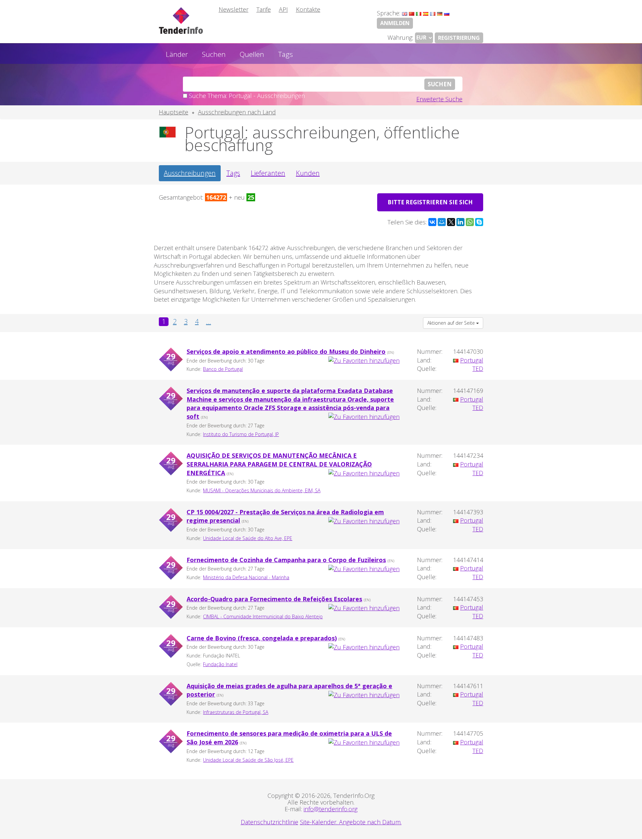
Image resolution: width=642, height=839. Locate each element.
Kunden (308, 173)
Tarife (263, 9)
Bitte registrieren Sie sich (430, 202)
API (283, 9)
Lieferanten (268, 173)
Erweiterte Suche (439, 99)
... (208, 321)
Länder (177, 54)
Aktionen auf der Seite (451, 323)
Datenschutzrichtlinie (269, 822)
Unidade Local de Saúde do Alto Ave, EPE (247, 538)
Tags (285, 54)
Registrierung (459, 37)
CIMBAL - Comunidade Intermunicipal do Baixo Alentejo (263, 616)
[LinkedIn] (460, 222)
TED (477, 368)
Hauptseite (173, 112)
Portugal (471, 360)
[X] (451, 222)
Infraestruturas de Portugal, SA (235, 712)
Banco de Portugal (223, 369)
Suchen (214, 54)
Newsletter (233, 9)
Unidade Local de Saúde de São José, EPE (248, 760)
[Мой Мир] (442, 222)
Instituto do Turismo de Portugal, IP (241, 434)
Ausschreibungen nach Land (237, 112)
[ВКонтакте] (432, 222)
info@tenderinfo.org (330, 809)
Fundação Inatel (220, 664)
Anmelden (395, 23)
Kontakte (308, 9)
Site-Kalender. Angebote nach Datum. (351, 822)
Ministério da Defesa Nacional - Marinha (246, 577)
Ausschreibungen (190, 173)
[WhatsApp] (470, 222)
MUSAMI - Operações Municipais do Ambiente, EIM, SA (261, 490)
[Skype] (479, 222)
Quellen (252, 54)
